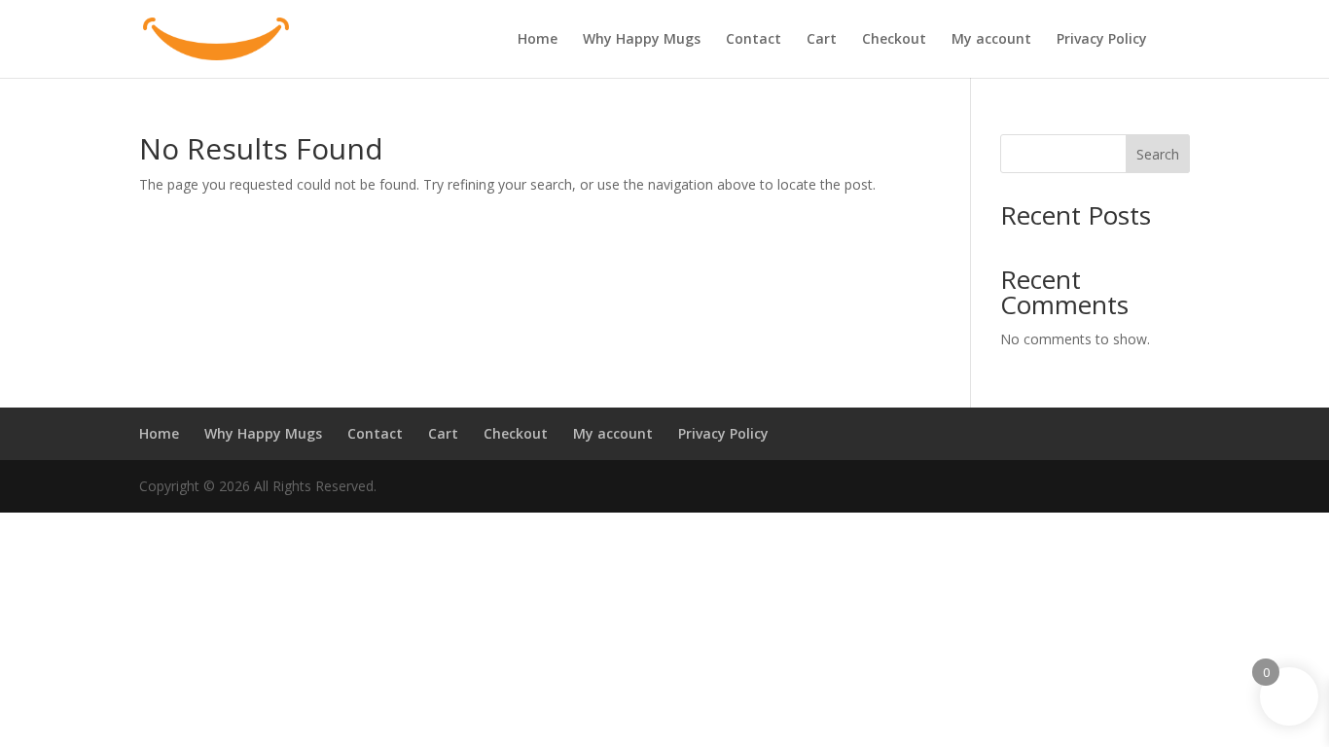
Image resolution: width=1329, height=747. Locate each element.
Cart (822, 40)
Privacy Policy (1102, 40)
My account (991, 40)
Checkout (894, 40)
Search (1157, 154)
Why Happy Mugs (641, 40)
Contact (753, 40)
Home (537, 40)
